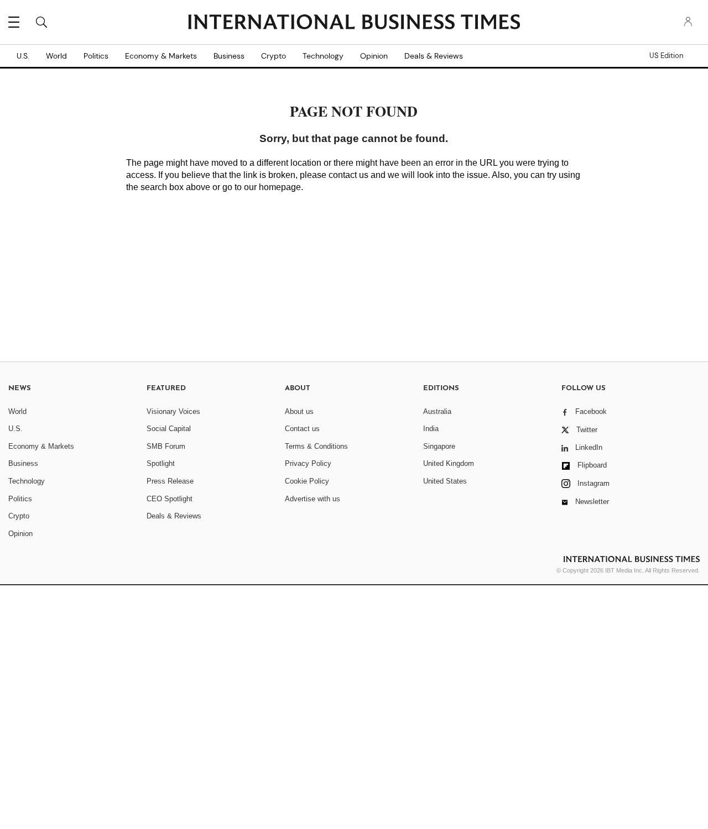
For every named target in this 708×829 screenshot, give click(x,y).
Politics (96, 56)
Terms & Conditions (316, 446)
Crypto (273, 56)
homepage (280, 187)
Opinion (374, 56)
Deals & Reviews (433, 56)
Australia (437, 411)
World (56, 56)
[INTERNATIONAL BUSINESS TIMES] (354, 23)
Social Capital (169, 428)
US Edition (666, 55)
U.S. (23, 56)
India (431, 428)
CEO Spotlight (169, 499)
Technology (323, 56)
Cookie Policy (307, 481)
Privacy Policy (308, 463)
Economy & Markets (161, 56)
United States (445, 481)
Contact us (302, 428)
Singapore (439, 446)
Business (229, 56)
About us (299, 411)
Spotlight (161, 463)
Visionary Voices (173, 411)
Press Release (170, 481)
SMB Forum (166, 446)
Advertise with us (312, 499)
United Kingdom (448, 463)
